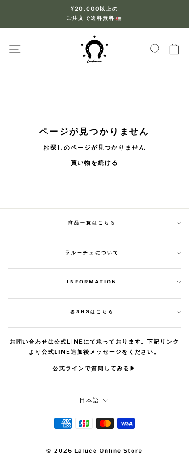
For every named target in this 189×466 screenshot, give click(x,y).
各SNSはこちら (92, 312)
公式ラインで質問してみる (91, 368)
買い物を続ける (95, 162)
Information (92, 282)
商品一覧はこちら (92, 223)
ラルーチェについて (92, 252)
